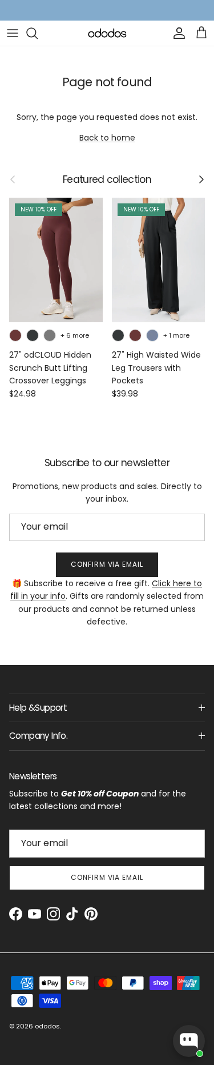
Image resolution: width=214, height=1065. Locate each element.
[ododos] (107, 33)
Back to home (107, 137)
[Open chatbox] (189, 1041)
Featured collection (107, 180)
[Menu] (12, 33)
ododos (47, 1026)
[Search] (37, 33)
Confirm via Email (107, 564)
